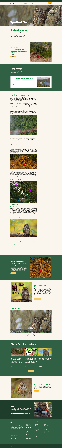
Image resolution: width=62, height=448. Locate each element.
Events (44, 432)
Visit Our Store (16, 435)
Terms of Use (32, 445)
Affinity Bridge (42, 445)
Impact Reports (45, 429)
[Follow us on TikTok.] (17, 438)
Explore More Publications (45, 298)
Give (37, 3)
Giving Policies (36, 430)
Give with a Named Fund (37, 429)
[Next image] (34, 335)
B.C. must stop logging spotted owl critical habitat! (23, 79)
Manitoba (27, 431)
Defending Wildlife (28, 424)
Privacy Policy (28, 445)
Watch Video (13, 273)
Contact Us (11, 435)
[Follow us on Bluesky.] (15, 438)
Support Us (36, 421)
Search (49, 0)
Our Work (29, 3)
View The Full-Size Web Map (14, 204)
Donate (50, 3)
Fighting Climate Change (28, 425)
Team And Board (46, 425)
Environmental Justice (28, 438)
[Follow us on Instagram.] (11, 438)
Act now (13, 84)
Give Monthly (36, 424)
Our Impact (45, 424)
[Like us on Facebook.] (13, 438)
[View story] (17, 352)
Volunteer (36, 437)
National (27, 428)
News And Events (46, 431)
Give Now (36, 391)
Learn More (13, 56)
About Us (25, 3)
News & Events (45, 0)
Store (51, 0)
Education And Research (28, 435)
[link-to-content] (41, 267)
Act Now (36, 436)
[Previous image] (28, 335)
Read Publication (37, 298)
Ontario (26, 432)
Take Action (33, 3)
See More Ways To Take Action (48, 72)
